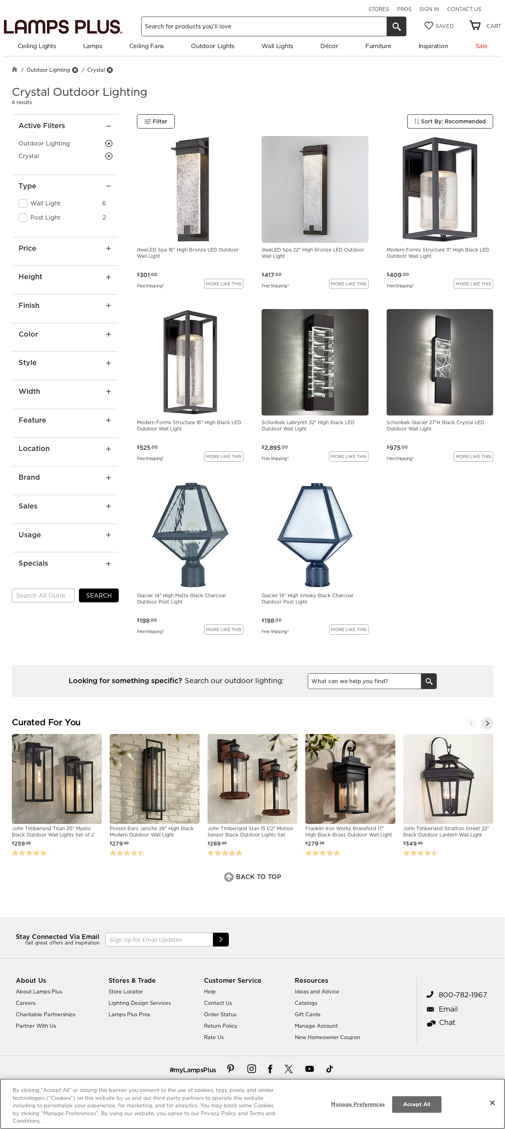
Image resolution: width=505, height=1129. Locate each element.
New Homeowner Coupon (327, 1037)
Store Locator (125, 991)
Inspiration (433, 46)
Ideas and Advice (317, 991)
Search (99, 595)
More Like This (223, 284)
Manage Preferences (358, 1104)
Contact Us (464, 9)
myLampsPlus (195, 1070)
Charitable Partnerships (45, 1014)
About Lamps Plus (39, 991)
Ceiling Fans (146, 46)
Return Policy (221, 1025)
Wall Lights (277, 46)
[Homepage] (14, 70)
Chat (447, 1022)
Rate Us (214, 1037)
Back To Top (257, 876)
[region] (252, 1104)
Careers (26, 1002)
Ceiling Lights (37, 46)
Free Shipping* (150, 285)
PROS (404, 9)
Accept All (416, 1104)
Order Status (220, 1014)
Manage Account (316, 1025)
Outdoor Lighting (48, 69)
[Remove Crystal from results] (110, 70)
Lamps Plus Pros (129, 1014)
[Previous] (471, 723)
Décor (329, 46)
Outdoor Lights (212, 46)
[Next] (487, 723)
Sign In (429, 9)
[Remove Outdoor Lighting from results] (75, 70)
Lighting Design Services (139, 1002)
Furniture (378, 46)
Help (210, 991)
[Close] (492, 1103)
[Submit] (221, 939)
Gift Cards (307, 1014)
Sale (481, 46)
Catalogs (306, 1002)
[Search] (396, 26)
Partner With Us (36, 1025)
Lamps (92, 46)
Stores (378, 9)
